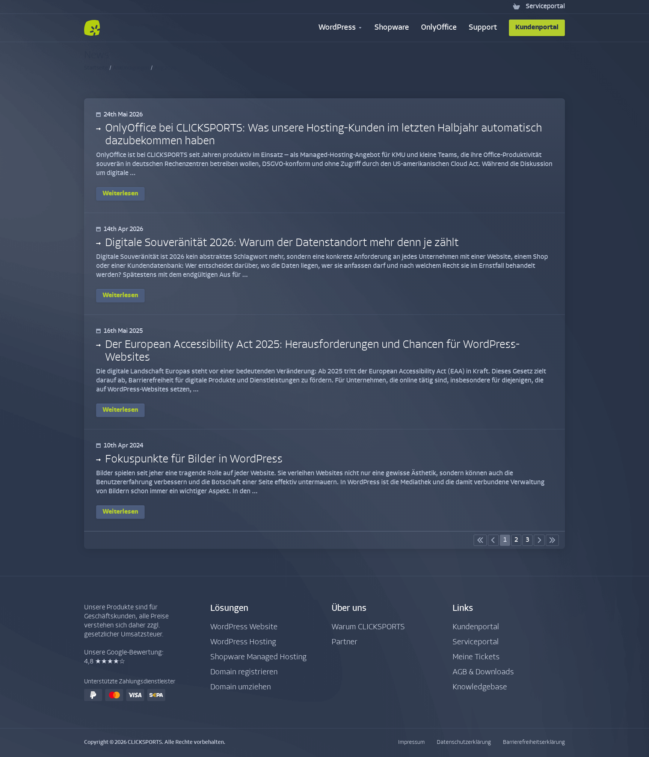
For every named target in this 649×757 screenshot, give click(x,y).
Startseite (96, 68)
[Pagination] (480, 540)
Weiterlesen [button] (120, 193)
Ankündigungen (131, 68)
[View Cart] (516, 7)
